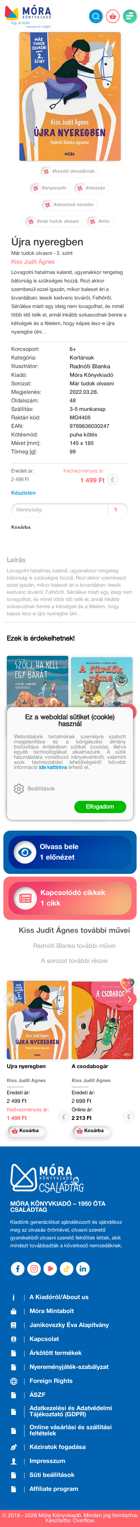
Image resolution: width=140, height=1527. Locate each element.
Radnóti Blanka (90, 366)
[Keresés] (96, 16)
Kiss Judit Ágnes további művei (74, 930)
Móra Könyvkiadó (91, 375)
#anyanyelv (54, 188)
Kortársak (82, 358)
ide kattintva (53, 767)
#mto (104, 221)
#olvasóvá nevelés (73, 205)
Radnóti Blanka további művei (74, 946)
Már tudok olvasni (92, 384)
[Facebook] (17, 1269)
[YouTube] (50, 1269)
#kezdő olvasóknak (73, 171)
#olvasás (95, 188)
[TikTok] (66, 1269)
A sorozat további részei (74, 961)
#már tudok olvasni (58, 221)
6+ (73, 349)
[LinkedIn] (83, 1269)
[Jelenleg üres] (113, 16)
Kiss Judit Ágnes (33, 262)
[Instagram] (34, 1269)
